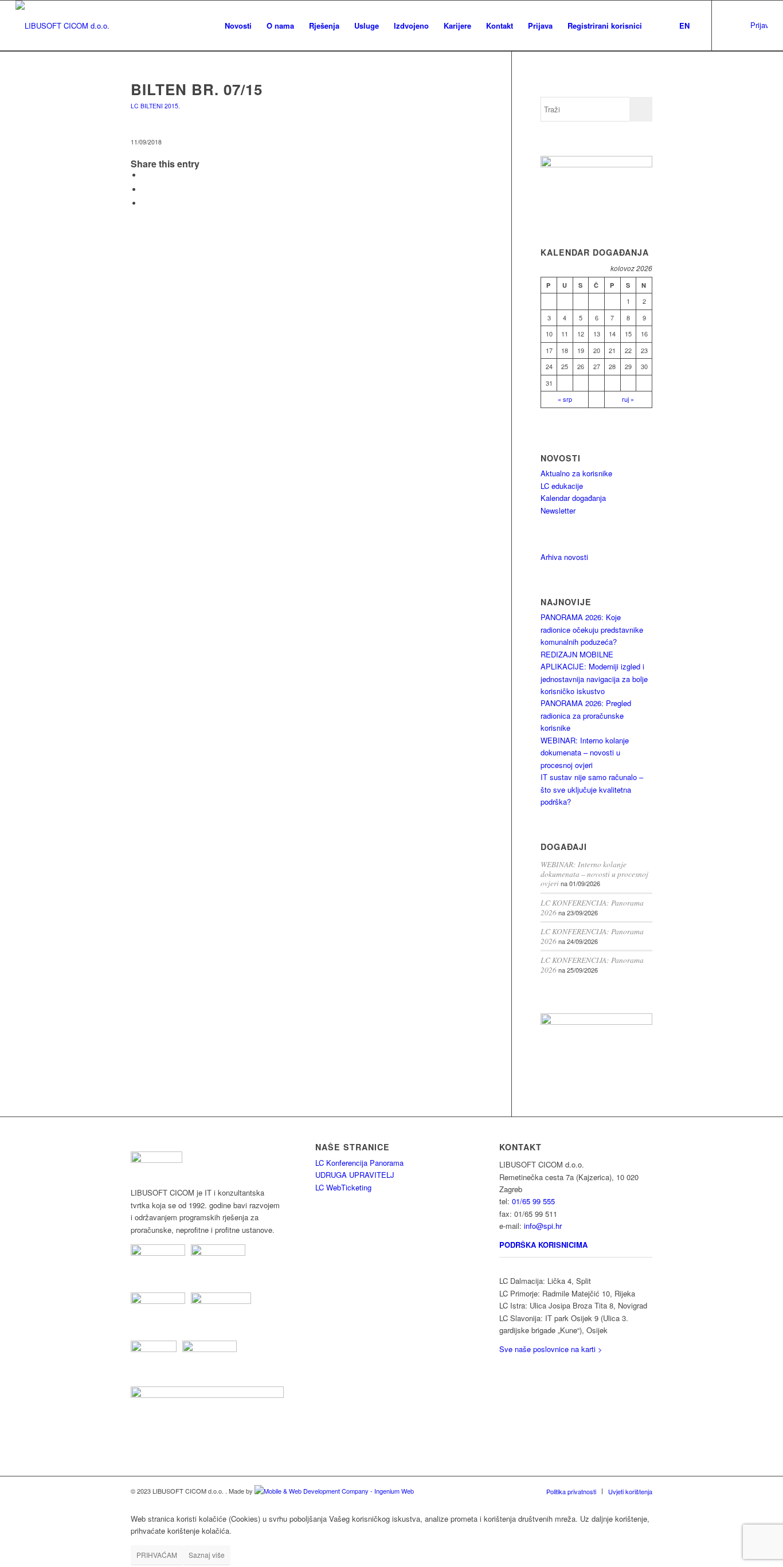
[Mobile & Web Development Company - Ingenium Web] (334, 1490)
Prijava (759, 24)
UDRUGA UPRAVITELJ (354, 1174)
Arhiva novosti (564, 556)
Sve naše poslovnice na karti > (550, 1348)
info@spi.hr (543, 1225)
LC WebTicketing (343, 1187)
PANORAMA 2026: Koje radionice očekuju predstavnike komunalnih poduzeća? (592, 629)
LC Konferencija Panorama (359, 1162)
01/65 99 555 (533, 1201)
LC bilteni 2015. (155, 105)
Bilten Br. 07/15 (197, 89)
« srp (565, 398)
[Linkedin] (729, 25)
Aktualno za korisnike (576, 473)
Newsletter (558, 510)
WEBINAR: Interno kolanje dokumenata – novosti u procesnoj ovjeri (585, 752)
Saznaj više (207, 1555)
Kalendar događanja (573, 497)
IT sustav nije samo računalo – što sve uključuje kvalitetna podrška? (592, 789)
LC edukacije (562, 485)
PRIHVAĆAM (156, 1555)
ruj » (628, 398)
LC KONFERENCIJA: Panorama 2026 (592, 907)
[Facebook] (746, 25)
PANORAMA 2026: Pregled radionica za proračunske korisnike (586, 715)
